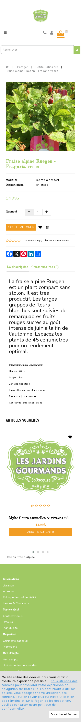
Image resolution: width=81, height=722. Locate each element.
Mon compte (10, 659)
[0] (61, 34)
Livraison (8, 585)
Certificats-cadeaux (15, 641)
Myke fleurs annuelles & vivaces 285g (41, 518)
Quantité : (12, 211)
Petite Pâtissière (47, 67)
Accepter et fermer (64, 714)
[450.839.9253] (45, 33)
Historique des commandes (20, 665)
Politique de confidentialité (19, 597)
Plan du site (10, 628)
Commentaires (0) (45, 267)
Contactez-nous (13, 616)
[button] (33, 552)
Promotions (10, 647)
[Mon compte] (51, 33)
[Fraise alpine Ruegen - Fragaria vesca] (40, 116)
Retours (8, 622)
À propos (8, 591)
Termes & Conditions (16, 603)
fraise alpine (26, 557)
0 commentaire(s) (32, 240)
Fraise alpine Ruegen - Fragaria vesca (32, 71)
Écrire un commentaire (57, 240)
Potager (22, 67)
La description (18, 267)
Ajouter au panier (20, 227)
